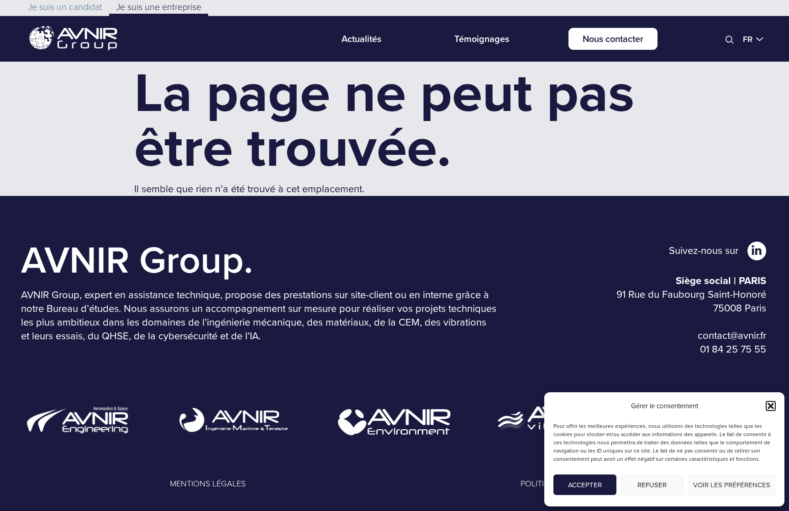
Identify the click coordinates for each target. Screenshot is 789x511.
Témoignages (481, 39)
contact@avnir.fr (732, 335)
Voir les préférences (731, 485)
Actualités (361, 39)
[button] (770, 406)
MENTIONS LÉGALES (208, 484)
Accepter (585, 485)
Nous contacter (613, 39)
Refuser (652, 485)
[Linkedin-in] (756, 251)
